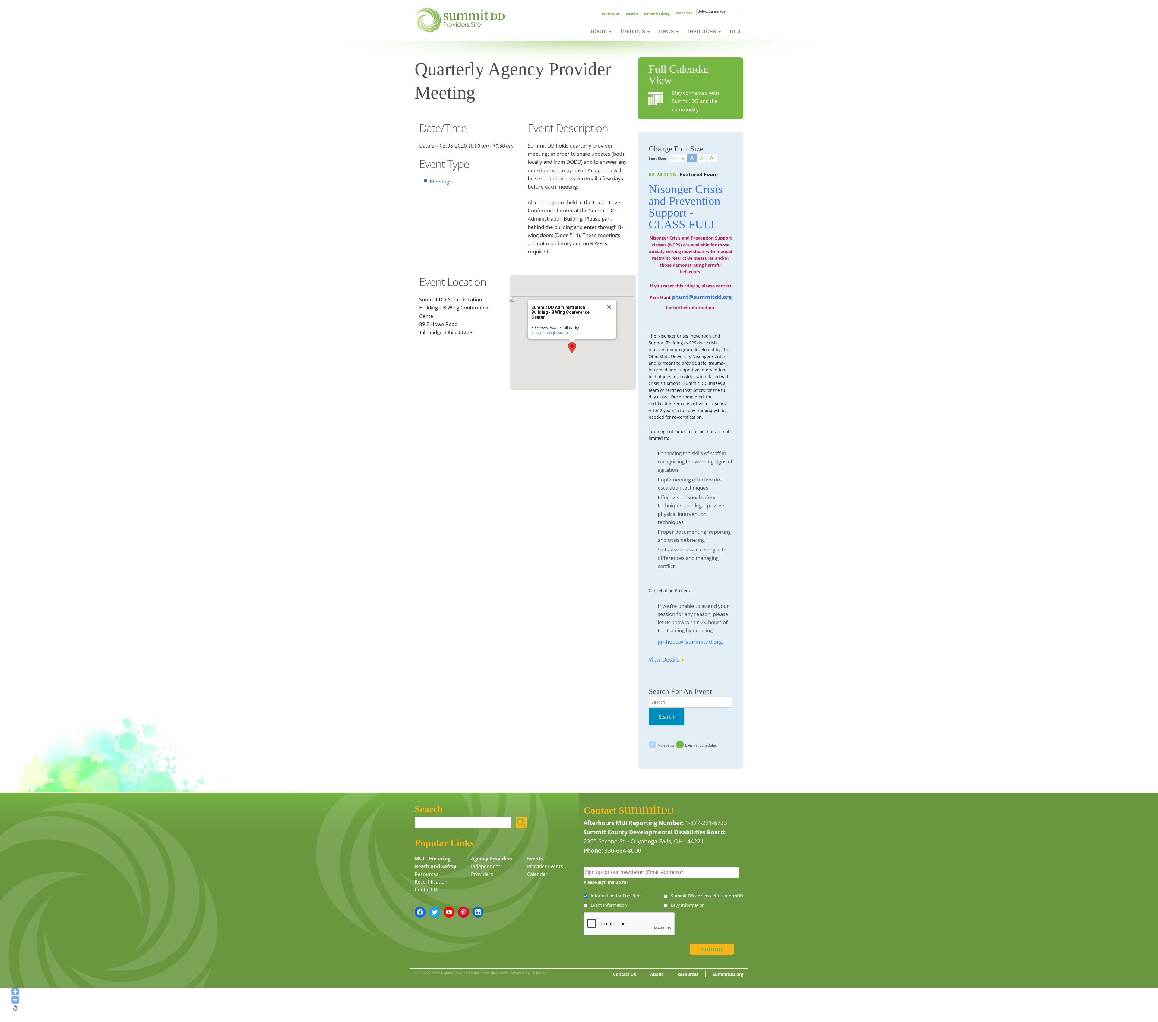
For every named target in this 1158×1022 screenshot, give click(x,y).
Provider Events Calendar (545, 870)
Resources (426, 874)
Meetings (440, 181)
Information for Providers (616, 896)
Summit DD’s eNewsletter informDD (707, 896)
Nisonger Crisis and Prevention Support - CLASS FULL (686, 206)
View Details (664, 659)
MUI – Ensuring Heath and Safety (435, 862)
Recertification (431, 881)
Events (535, 858)
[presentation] (629, 924)
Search (632, 13)
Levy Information (688, 905)
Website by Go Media (528, 973)
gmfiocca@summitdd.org (690, 641)
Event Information (609, 905)
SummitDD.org (657, 13)
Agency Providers (491, 858)
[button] (572, 348)
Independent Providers (485, 870)
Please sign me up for (606, 882)
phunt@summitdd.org (702, 296)
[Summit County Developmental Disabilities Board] (461, 19)
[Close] (609, 307)
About (656, 974)
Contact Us (610, 13)
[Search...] (521, 822)
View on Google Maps (549, 333)
